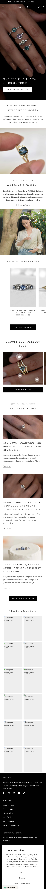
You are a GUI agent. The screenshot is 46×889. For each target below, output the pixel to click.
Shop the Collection (17, 90)
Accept (21, 872)
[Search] (39, 7)
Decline (22, 878)
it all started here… (23, 205)
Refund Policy (8, 817)
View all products (23, 327)
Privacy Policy (34, 866)
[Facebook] (3, 792)
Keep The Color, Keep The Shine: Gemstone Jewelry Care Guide (22, 568)
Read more (7, 466)
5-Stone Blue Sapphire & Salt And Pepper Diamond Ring (23, 312)
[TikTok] (24, 792)
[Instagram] (9, 792)
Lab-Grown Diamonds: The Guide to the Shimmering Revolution (22, 446)
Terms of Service (9, 821)
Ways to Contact (9, 805)
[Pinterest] (14, 792)
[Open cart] (43, 7)
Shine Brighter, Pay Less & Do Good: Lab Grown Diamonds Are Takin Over (22, 506)
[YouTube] (19, 792)
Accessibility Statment (11, 825)
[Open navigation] (3, 7)
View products (23, 390)
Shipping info (8, 809)
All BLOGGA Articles (23, 598)
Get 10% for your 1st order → (23, 2)
